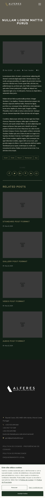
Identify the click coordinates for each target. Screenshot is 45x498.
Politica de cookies (12, 446)
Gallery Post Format (15, 261)
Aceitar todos (23, 493)
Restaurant (28, 158)
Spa (36, 158)
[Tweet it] (14, 173)
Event (6, 158)
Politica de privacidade (14, 453)
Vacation (30, 70)
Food (25, 70)
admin (17, 70)
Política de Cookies (26, 480)
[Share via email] (36, 173)
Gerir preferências (36, 487)
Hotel (12, 158)
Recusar (14, 487)
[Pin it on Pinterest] (25, 173)
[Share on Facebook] (9, 173)
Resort (20, 158)
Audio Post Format (14, 341)
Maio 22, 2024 (8, 226)
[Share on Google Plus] (20, 173)
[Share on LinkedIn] (31, 173)
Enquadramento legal (14, 457)
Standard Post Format (16, 221)
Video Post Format (14, 301)
